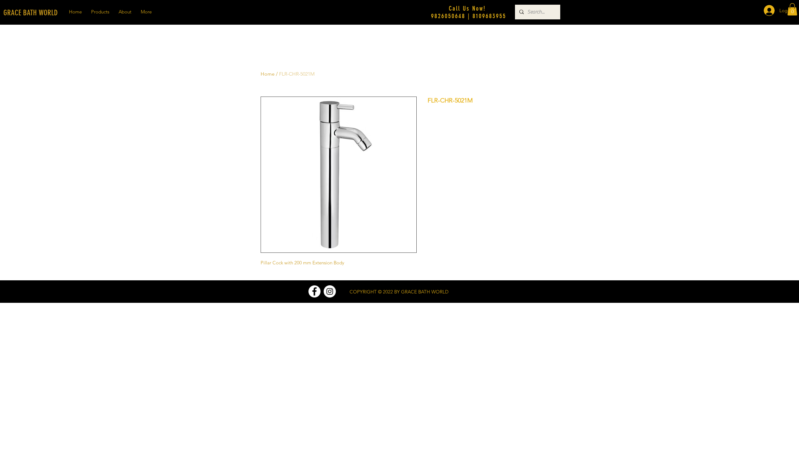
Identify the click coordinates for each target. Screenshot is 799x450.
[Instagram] (330, 291)
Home (268, 74)
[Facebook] (314, 291)
